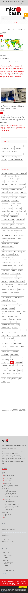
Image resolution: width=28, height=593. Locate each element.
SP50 (10, 370)
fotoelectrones (21, 289)
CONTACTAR (12, 1)
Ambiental (7, 66)
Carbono (10, 208)
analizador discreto (6, 195)
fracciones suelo (6, 295)
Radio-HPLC (18, 349)
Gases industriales (6, 297)
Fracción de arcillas (14, 292)
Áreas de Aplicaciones (10, 493)
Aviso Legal (11, 583)
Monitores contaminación (15, 74)
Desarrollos (7, 499)
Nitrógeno (10, 332)
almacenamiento (13, 187)
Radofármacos (15, 357)
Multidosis (14, 327)
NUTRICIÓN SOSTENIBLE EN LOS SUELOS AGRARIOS (14, 173)
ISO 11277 (4, 305)
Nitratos (24, 330)
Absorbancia (5, 179)
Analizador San (17, 195)
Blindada (13, 206)
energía (19, 260)
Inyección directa (20, 303)
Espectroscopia (17, 268)
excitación (13, 270)
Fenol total (17, 273)
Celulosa (4, 211)
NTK (15, 332)
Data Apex (20, 146)
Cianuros (22, 211)
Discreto (20, 238)
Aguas (17, 65)
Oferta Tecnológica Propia (11, 496)
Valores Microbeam (8, 515)
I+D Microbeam (5, 488)
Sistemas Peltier (9, 509)
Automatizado (9, 68)
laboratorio (11, 73)
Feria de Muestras (6, 276)
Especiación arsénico (7, 265)
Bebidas (19, 203)
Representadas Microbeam (8, 486)
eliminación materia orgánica (9, 260)
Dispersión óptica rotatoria (8, 249)
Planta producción (6, 341)
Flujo (3, 284)
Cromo (12, 224)
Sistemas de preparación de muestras (13, 482)
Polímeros (15, 341)
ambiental (19, 189)
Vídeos (3, 381)
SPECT (14, 370)
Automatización (5, 146)
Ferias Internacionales (7, 278)
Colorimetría (23, 214)
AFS (6, 65)
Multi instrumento (6, 327)
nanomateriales (16, 330)
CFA (17, 211)
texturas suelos (16, 373)
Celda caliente (17, 208)
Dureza (16, 254)
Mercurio (17, 73)
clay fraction (10, 214)
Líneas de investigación (10, 491)
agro (8, 65)
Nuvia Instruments (18, 154)
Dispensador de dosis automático (10, 243)
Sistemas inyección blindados (9, 368)
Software (11, 159)
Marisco (10, 314)
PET (3, 338)
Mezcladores (5, 319)
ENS (25, 260)
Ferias (12, 148)
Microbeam (14, 151)
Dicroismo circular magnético (8, 238)
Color (16, 214)
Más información (4, 591)
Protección (4, 346)
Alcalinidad (22, 184)
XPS (8, 381)
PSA (3, 156)
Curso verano (20, 224)
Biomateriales (5, 206)
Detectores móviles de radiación (9, 235)
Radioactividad (5, 351)
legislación (18, 311)
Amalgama (2, 66)
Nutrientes (21, 332)
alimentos (4, 187)
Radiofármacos (14, 351)
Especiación (18, 70)
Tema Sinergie (18, 159)
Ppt (6, 76)
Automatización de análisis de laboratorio (14, 477)
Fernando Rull (18, 278)
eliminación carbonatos (7, 257)
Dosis (19, 251)
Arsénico (22, 66)
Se (8, 76)
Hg (5, 73)
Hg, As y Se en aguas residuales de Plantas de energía (12, 107)
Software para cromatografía (11, 485)
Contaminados (3, 70)
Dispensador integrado (7, 246)
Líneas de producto (6, 473)
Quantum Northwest (11, 156)
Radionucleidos (14, 354)
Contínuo (16, 222)
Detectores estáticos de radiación (10, 233)
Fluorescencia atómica (12, 71)
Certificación (11, 211)
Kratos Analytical (6, 151)
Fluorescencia (3, 71)
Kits (9, 305)
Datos (10, 227)
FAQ (5, 517)
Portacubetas (5, 343)
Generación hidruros (9, 128)
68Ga (17, 176)
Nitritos (3, 332)
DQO (24, 251)
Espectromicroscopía (7, 268)
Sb (2, 130)
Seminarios (8, 498)
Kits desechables (17, 305)
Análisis (12, 66)
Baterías (13, 203)
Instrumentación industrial (8, 303)
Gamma (14, 295)
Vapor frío (2, 78)
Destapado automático (19, 227)
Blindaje (19, 206)
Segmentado (19, 362)
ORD (14, 335)
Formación (18, 148)
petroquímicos (9, 338)
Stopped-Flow (7, 483)
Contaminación (20, 68)
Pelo (18, 335)
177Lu (3, 176)
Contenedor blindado (7, 222)
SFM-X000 (21, 365)
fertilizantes (12, 281)
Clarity (3, 214)
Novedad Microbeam (7, 154)
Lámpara (11, 308)
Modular (7, 74)
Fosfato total (10, 287)
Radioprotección (6, 357)
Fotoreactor (4, 292)
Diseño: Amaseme (16, 584)
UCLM (8, 378)
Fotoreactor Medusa (10, 501)
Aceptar (22, 587)
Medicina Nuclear (8, 478)
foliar (3, 287)
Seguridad (4, 365)
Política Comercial (8, 514)
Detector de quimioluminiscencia (13, 507)
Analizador (17, 66)
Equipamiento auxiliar (7, 262)
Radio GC (11, 349)
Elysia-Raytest (5, 148)
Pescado (23, 335)
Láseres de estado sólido (8, 311)
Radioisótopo (5, 354)
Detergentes (22, 235)
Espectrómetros (18, 265)
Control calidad (10, 70)
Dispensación (5, 241)
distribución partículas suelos (9, 251)
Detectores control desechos (15, 230)
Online (8, 335)
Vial (20, 378)
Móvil (17, 324)
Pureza (22, 346)
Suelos (15, 76)
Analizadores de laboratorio (10, 475)
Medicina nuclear (18, 314)
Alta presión (5, 189)
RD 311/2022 (5, 359)
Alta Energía (22, 187)
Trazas (3, 378)
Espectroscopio (5, 270)
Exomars (20, 270)
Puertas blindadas (13, 346)
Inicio (6, 1)
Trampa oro (20, 76)
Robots (3, 362)
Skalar (19, 156)
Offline (3, 335)
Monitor (14, 322)
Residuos (12, 359)
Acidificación (13, 179)
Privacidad (17, 583)
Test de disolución (6, 373)
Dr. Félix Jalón (9, 254)
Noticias (4, 511)
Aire (20, 65)
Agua (8, 125)
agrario (7, 181)
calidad (14, 68)
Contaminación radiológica (8, 219)
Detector (4, 230)
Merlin (21, 73)
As (10, 127)
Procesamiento (18, 343)
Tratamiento (22, 376)
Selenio (11, 76)
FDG (12, 273)
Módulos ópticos (6, 322)
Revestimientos (20, 359)
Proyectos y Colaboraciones (12, 495)
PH (15, 338)
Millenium (2, 74)
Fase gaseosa (5, 273)
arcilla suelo (5, 197)
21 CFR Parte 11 (10, 176)
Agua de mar (13, 65)
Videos (3, 162)
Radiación (4, 349)
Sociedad (4, 159)
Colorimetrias (5, 216)
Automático (2, 68)
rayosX (22, 357)
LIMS (24, 311)
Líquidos (4, 314)
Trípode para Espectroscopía (12, 506)
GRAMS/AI (4, 300)
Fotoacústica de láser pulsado (9, 289)
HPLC (7, 73)
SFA (16, 365)
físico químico (20, 281)
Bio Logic (14, 146)
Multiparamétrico (6, 330)
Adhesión (20, 179)
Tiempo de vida (5, 376)
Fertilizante (4, 281)
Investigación (7, 490)
